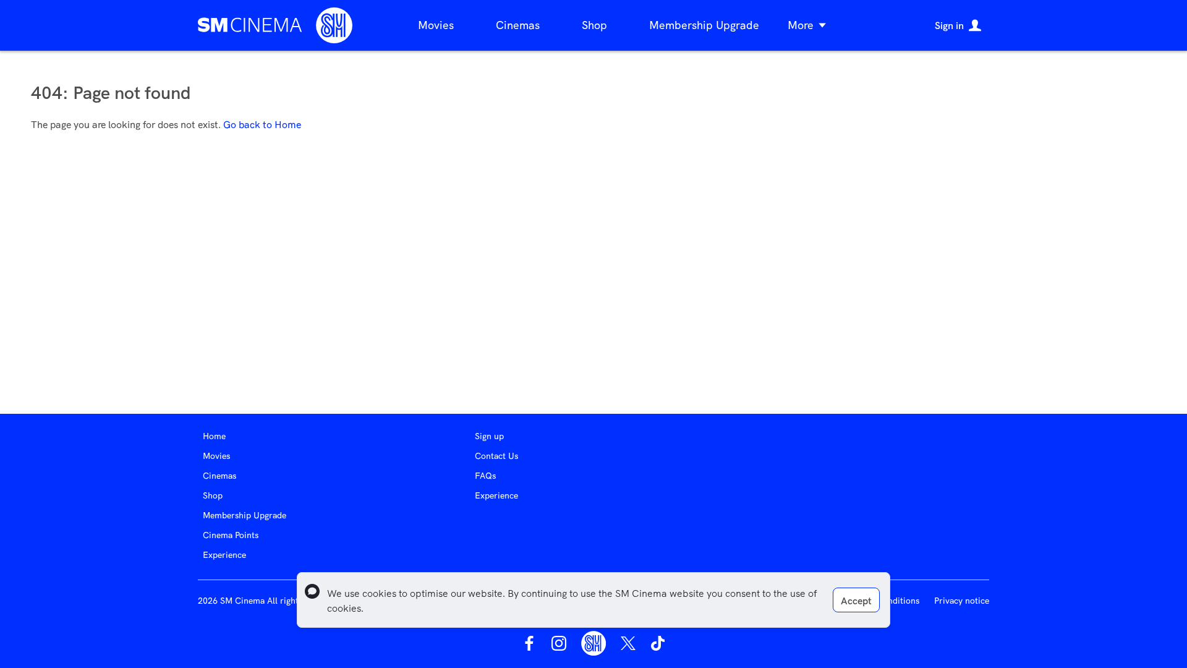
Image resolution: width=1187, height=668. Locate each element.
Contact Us (496, 456)
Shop (594, 25)
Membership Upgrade (704, 25)
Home (214, 436)
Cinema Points (230, 535)
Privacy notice (961, 600)
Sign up (489, 436)
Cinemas (518, 25)
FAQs (485, 476)
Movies (436, 25)
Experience (224, 555)
